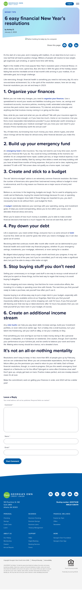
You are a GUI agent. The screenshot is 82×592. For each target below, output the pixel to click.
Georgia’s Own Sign (59, 541)
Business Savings (34, 521)
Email (7, 447)
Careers (6, 544)
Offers (55, 521)
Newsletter (56, 524)
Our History (7, 538)
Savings (6, 521)
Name (7, 436)
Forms (30, 547)
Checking (7, 518)
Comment (9, 405)
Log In (70, 4)
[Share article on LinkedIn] (76, 45)
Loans (5, 528)
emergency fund (14, 150)
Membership (8, 541)
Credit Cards (8, 524)
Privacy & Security (37, 560)
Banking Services (34, 544)
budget (8, 206)
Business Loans (34, 524)
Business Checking (35, 518)
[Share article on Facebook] (64, 45)
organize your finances (54, 98)
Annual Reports (9, 547)
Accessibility (48, 560)
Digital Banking (33, 541)
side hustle (12, 325)
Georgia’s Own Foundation (62, 538)
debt (72, 232)
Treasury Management (36, 528)
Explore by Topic (58, 518)
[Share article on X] (70, 45)
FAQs (30, 538)
